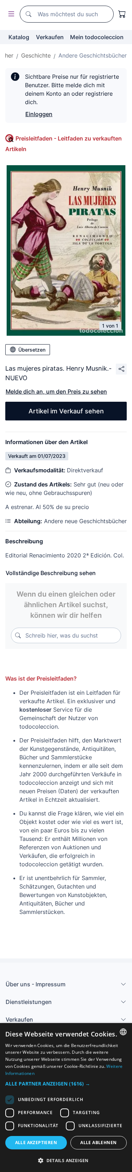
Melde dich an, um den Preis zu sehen (56, 391)
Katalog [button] (18, 37)
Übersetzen (31, 350)
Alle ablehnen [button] (98, 1143)
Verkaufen (50, 37)
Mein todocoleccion (97, 37)
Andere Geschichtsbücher (92, 55)
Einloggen (38, 114)
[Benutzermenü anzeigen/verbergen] (10, 14)
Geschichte (36, 55)
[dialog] (66, 1097)
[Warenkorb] (122, 14)
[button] (66, 1083)
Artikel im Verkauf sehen (66, 411)
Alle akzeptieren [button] (36, 1143)
